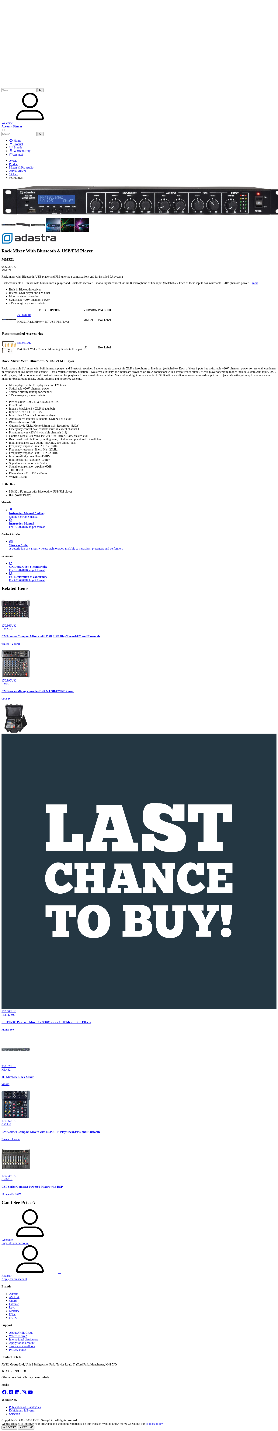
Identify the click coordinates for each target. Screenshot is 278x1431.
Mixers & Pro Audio (21, 167)
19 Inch (13, 174)
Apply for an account (21, 1342)
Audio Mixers (17, 171)
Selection (14, 1413)
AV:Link (14, 1297)
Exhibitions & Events (22, 1410)
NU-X (13, 1317)
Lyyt (12, 1307)
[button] (40, 90)
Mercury (14, 1310)
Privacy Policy (17, 1349)
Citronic (14, 1304)
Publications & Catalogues (25, 1407)
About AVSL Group (21, 1332)
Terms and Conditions (22, 1346)
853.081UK (24, 342)
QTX (12, 1314)
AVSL (13, 160)
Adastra (13, 1293)
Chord (13, 1300)
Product (13, 164)
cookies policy (154, 1423)
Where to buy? (18, 1336)
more (255, 283)
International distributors (23, 1339)
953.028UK (24, 315)
